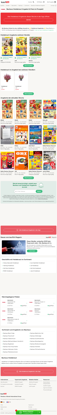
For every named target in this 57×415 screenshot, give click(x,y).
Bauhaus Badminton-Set (36, 333)
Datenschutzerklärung (42, 198)
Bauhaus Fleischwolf (8, 336)
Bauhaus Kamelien (35, 346)
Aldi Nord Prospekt (33, 382)
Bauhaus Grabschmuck (9, 338)
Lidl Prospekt (32, 386)
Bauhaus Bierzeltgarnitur (36, 341)
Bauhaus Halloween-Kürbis (10, 349)
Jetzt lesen (32, 251)
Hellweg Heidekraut (8, 265)
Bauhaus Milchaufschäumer (37, 349)
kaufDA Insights (47, 385)
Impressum (31, 405)
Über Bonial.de (4, 382)
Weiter (39, 191)
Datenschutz (4, 407)
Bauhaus (21, 5)
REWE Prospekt (18, 386)
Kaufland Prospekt (19, 384)
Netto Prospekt (32, 384)
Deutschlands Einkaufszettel (46, 383)
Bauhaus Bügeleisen (8, 344)
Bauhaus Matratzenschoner (10, 352)
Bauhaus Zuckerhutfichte (37, 338)
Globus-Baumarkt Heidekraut (11, 263)
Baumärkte (14, 5)
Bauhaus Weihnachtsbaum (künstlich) (13, 341)
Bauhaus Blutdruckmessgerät (38, 344)
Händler (8, 5)
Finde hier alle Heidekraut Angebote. (44, 30)
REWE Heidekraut (8, 271)
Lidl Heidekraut (34, 265)
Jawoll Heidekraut (35, 271)
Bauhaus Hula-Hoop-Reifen (10, 346)
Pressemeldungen (47, 390)
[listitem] (7, 50)
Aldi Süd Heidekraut (35, 268)
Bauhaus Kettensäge (35, 336)
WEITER (28, 20)
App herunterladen (47, 387)
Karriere (2, 386)
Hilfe (2, 405)
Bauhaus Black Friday (8, 333)
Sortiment (26, 5)
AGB (2, 409)
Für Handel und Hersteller (7, 384)
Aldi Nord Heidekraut (8, 268)
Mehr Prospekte (29, 65)
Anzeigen (53, 5)
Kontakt (30, 407)
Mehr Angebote (28, 93)
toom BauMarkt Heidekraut (37, 263)
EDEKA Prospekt (18, 382)
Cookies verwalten (32, 409)
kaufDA (2, 5)
